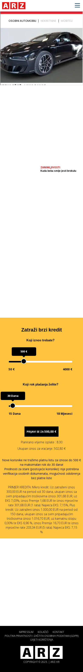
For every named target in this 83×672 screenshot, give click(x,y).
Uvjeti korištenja (41, 639)
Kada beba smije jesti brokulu (58, 170)
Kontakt (58, 632)
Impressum (26, 632)
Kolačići (43, 632)
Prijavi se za (41, 431)
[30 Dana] (12, 405)
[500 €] (23, 361)
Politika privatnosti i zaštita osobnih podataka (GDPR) (42, 636)
